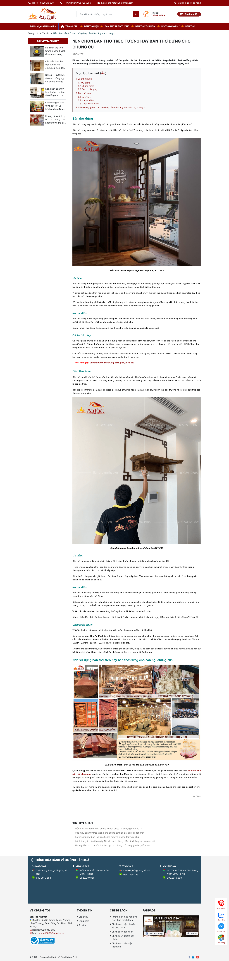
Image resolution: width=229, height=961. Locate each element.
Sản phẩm (84, 921)
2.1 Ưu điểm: (84, 97)
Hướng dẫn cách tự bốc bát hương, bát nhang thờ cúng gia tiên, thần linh (112, 845)
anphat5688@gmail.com (51, 933)
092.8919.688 (174, 877)
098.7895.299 (130, 874)
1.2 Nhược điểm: (86, 86)
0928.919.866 (87, 877)
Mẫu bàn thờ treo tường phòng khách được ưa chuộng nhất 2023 (108, 828)
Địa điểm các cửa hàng (189, 2)
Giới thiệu (83, 916)
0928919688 (158, 15)
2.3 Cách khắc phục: (88, 103)
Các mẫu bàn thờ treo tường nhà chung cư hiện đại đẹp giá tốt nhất (109, 832)
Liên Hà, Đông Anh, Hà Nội (136, 870)
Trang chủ (33, 33)
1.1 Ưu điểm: (84, 82)
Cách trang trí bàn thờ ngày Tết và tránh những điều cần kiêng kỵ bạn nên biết (115, 841)
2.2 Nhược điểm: (86, 100)
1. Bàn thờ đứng (84, 78)
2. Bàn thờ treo (83, 93)
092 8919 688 (43, 877)
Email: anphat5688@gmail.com (117, 2)
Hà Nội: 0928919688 (43, 2)
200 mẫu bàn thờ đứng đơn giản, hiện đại (112, 362)
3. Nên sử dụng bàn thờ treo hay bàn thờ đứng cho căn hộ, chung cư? (111, 107)
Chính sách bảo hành (122, 931)
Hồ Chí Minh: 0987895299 (77, 2)
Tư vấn (45, 33)
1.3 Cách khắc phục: (88, 89)
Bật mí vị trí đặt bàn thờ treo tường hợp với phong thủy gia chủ (107, 837)
